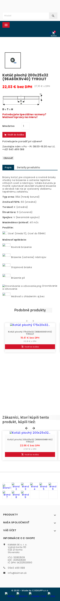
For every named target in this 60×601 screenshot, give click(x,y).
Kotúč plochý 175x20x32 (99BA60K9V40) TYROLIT (30, 333)
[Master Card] (37, 596)
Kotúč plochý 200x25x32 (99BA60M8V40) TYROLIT (30, 440)
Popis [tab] (8, 167)
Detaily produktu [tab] (28, 167)
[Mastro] (22, 596)
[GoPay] (10, 596)
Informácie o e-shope (19, 538)
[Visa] (51, 596)
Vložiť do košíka (14, 134)
